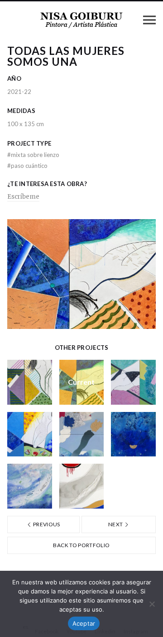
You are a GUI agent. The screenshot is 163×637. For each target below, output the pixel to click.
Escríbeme (23, 197)
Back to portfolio (81, 545)
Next (116, 524)
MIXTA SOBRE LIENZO (33, 154)
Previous (46, 524)
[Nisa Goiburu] (81, 19)
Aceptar (84, 623)
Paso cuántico (27, 165)
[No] (151, 603)
